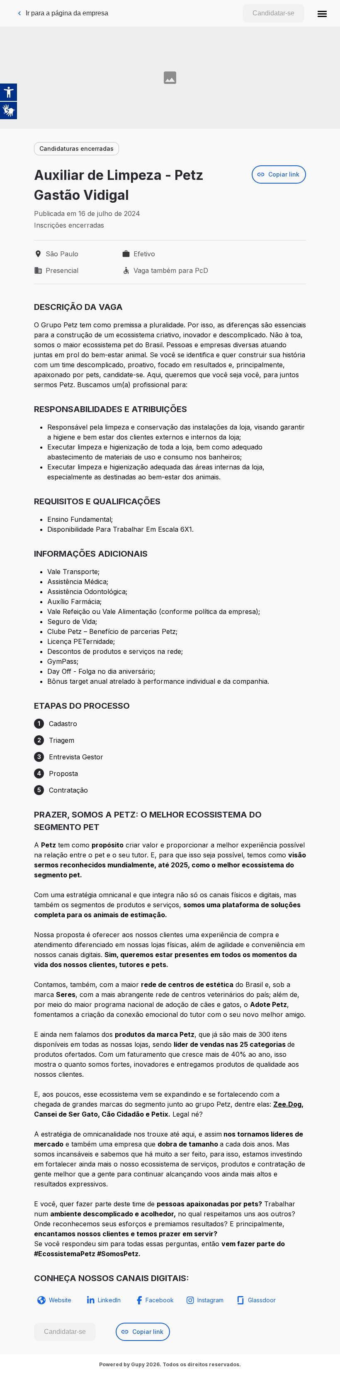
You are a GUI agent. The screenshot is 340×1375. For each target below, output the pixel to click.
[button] (322, 13)
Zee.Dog (287, 1104)
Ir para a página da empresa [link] (67, 13)
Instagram (210, 1300)
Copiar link (283, 174)
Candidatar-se (273, 13)
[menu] (322, 13)
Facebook (160, 1300)
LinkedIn (109, 1300)
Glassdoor (262, 1300)
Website (60, 1300)
